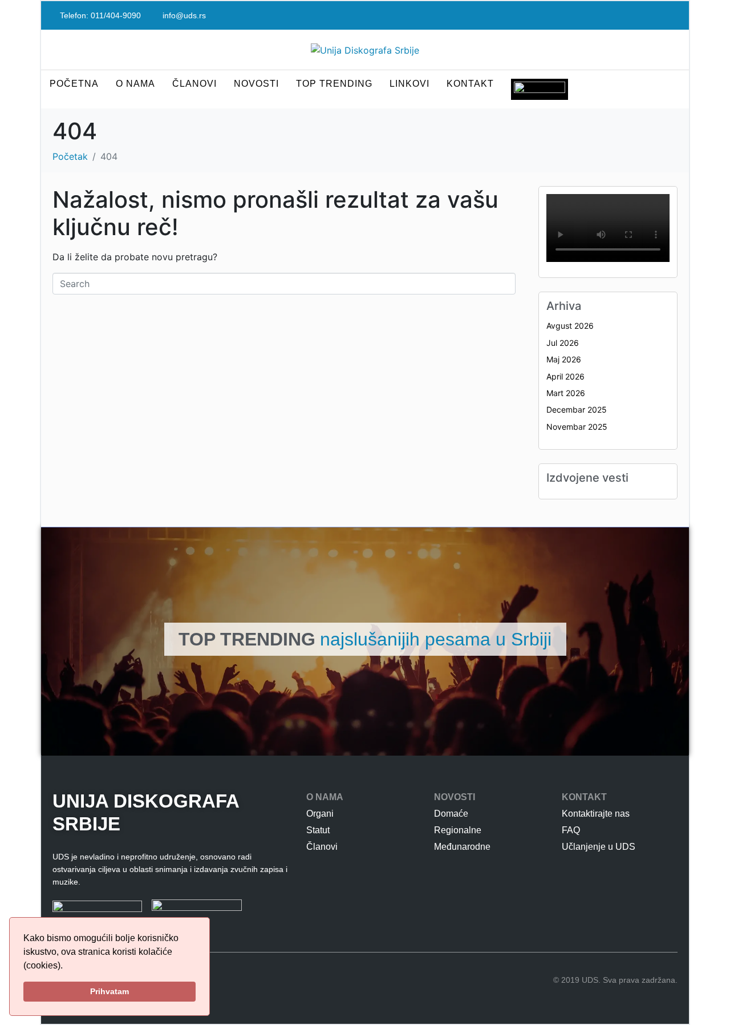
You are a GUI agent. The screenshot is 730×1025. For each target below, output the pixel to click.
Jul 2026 (562, 343)
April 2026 (565, 376)
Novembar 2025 (576, 426)
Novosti (256, 83)
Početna (74, 83)
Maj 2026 (563, 359)
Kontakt (470, 83)
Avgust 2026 (570, 325)
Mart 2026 (565, 393)
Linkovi (409, 83)
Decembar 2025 (576, 409)
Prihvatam (109, 991)
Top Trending (334, 83)
